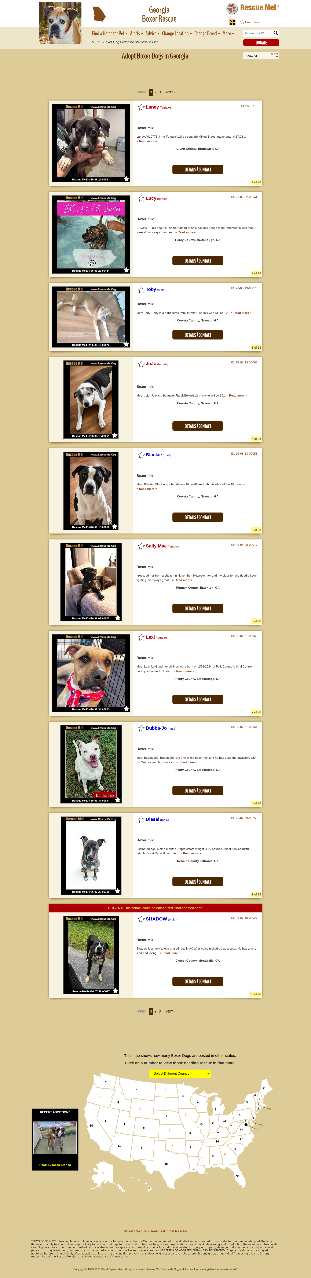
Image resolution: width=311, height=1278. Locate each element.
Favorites (252, 22)
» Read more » (146, 141)
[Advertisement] (155, 73)
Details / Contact (198, 169)
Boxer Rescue (135, 1231)
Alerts (135, 33)
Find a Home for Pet (108, 33)
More (227, 33)
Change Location (175, 33)
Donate (261, 43)
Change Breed (205, 33)
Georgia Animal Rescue (168, 1231)
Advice (151, 33)
